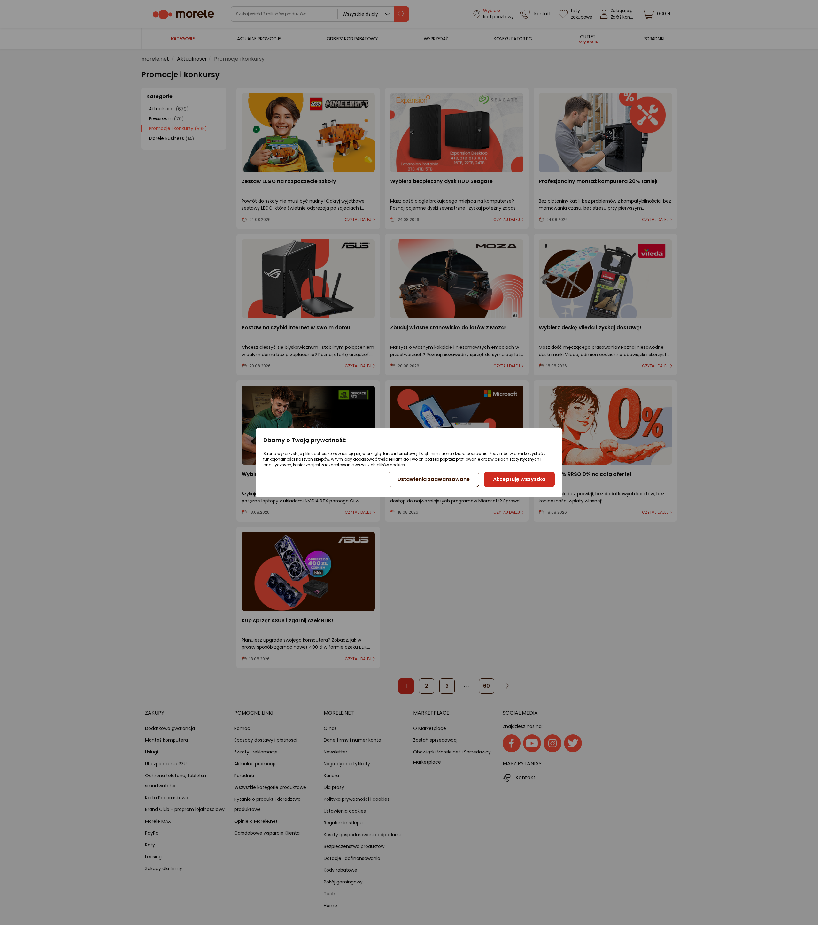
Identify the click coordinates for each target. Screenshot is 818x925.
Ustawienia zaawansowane (433, 479)
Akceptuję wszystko (519, 479)
